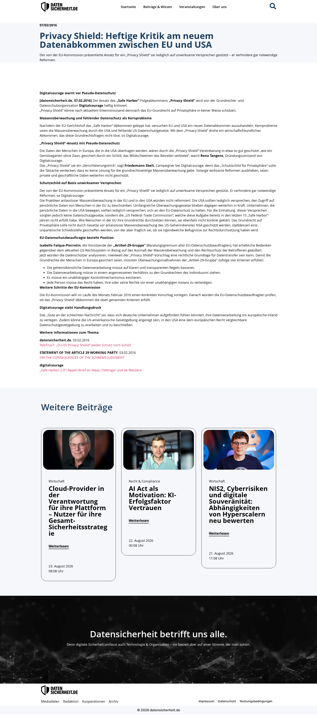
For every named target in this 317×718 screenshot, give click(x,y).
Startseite (128, 7)
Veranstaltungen (192, 7)
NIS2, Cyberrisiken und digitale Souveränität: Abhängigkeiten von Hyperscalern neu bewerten (238, 504)
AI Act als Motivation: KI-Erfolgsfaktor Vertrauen (152, 498)
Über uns (219, 7)
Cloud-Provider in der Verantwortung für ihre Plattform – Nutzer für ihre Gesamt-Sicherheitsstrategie (78, 511)
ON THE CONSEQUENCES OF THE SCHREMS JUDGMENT (82, 357)
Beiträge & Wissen (157, 7)
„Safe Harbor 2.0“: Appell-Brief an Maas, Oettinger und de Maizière (91, 370)
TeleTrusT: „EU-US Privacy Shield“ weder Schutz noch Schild (85, 345)
